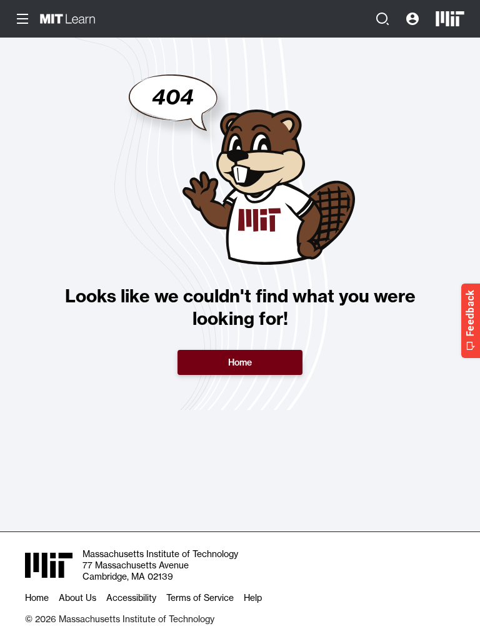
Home (240, 362)
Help (253, 597)
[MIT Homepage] (450, 18)
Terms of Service (200, 597)
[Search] (382, 19)
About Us (77, 597)
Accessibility (131, 597)
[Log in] (412, 18)
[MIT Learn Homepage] (67, 19)
